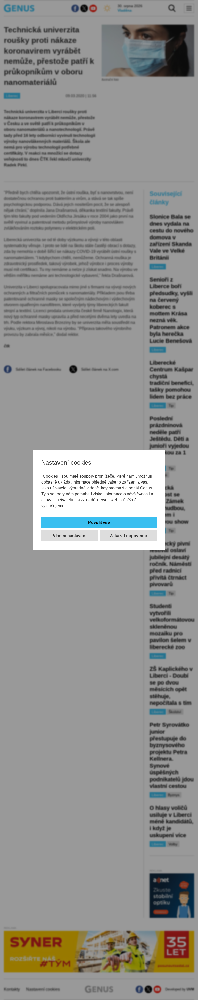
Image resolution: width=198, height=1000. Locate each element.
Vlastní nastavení (69, 535)
